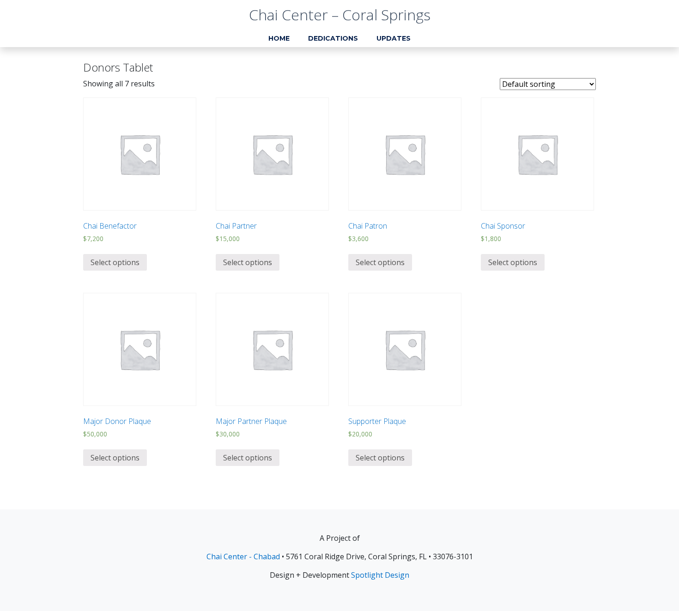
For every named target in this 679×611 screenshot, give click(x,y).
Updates (393, 38)
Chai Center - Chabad (243, 556)
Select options (115, 262)
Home (279, 38)
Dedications (333, 38)
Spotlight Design (380, 575)
